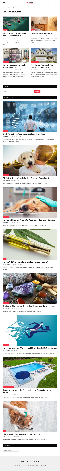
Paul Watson (7, 69)
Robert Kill (6, 136)
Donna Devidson (7, 38)
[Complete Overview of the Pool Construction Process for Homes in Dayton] (30, 372)
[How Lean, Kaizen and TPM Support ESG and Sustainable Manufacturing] (30, 330)
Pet (4, 431)
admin (34, 35)
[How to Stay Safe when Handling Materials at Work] (16, 55)
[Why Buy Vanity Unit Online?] (44, 24)
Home (33, 30)
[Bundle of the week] (30, 2)
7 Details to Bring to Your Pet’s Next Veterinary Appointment (26, 178)
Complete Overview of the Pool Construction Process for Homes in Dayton (28, 391)
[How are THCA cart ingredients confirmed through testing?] (30, 244)
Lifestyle (5, 302)
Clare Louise (7, 350)
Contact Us (24, 461)
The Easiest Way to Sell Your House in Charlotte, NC (42, 66)
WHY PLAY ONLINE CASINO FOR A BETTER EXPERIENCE (15, 34)
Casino (5, 30)
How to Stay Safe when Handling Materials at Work (15, 66)
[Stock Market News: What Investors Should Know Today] (30, 116)
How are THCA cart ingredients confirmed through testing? (25, 262)
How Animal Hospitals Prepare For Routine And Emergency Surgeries (29, 220)
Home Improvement (8, 386)
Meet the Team (34, 461)
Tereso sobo (7, 308)
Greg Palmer (7, 264)
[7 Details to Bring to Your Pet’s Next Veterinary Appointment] (30, 160)
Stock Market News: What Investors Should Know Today (24, 134)
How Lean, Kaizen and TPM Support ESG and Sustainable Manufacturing (30, 348)
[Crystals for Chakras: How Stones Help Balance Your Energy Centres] (30, 288)
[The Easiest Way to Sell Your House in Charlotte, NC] (44, 55)
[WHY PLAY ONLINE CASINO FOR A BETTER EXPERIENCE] (16, 24)
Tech (4, 258)
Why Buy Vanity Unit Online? (42, 33)
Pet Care (5, 174)
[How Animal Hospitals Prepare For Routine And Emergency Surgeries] (30, 202)
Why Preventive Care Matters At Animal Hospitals (21, 434)
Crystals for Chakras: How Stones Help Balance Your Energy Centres (29, 306)
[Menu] (4, 2)
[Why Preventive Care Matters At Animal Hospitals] (30, 416)
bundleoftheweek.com (40, 465)
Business (5, 344)
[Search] (56, 2)
